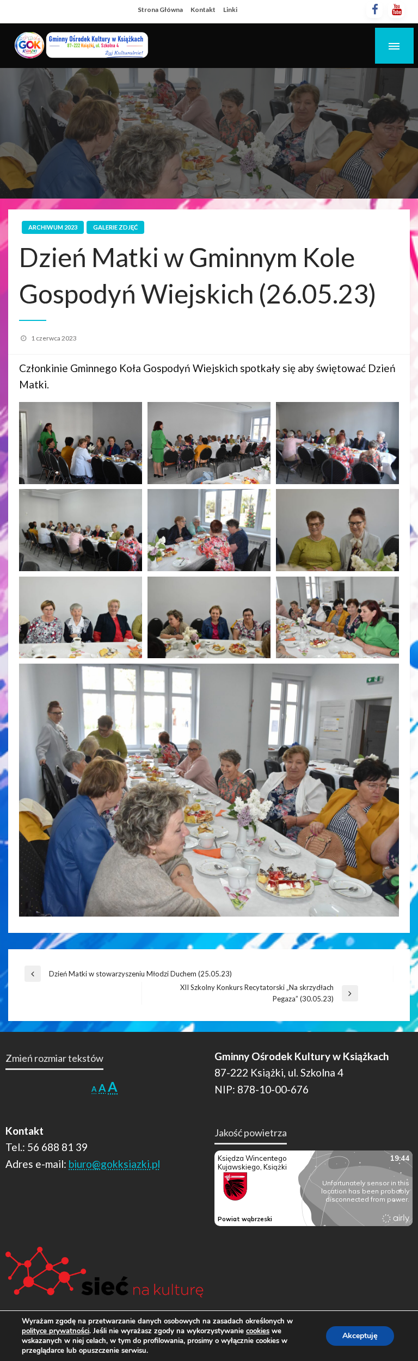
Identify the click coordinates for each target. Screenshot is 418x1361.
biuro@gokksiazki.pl (114, 1164)
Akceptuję (360, 1336)
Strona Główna (160, 9)
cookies (257, 1331)
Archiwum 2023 (52, 227)
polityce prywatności (55, 1331)
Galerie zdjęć (115, 227)
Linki (230, 9)
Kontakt (203, 9)
